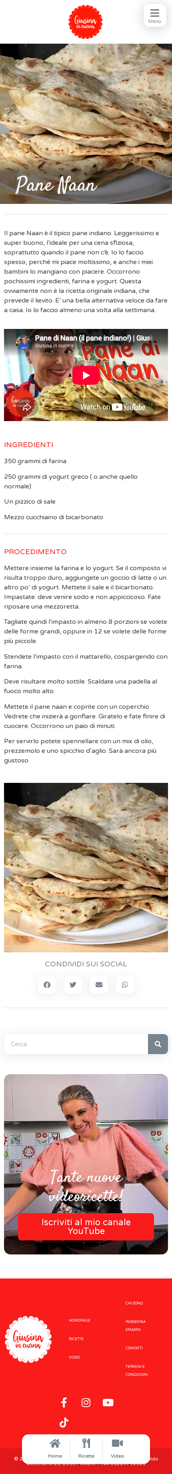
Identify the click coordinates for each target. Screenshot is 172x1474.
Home (55, 1456)
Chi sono (134, 1303)
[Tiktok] (64, 1422)
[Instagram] (86, 1402)
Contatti (134, 1348)
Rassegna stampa (136, 1326)
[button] (47, 985)
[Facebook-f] (64, 1402)
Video (117, 1456)
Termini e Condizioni (137, 1371)
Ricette (86, 1456)
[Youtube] (108, 1402)
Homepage (79, 1321)
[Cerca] (158, 1044)
